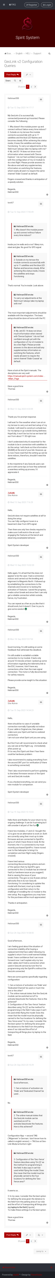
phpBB (16, 1275)
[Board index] (27, 24)
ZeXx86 (11, 493)
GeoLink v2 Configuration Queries (23, 64)
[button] (35, 87)
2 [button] (31, 87)
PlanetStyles (36, 1275)
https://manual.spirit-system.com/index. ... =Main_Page (26, 377)
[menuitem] (12, 4)
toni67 (11, 203)
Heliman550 (13, 98)
